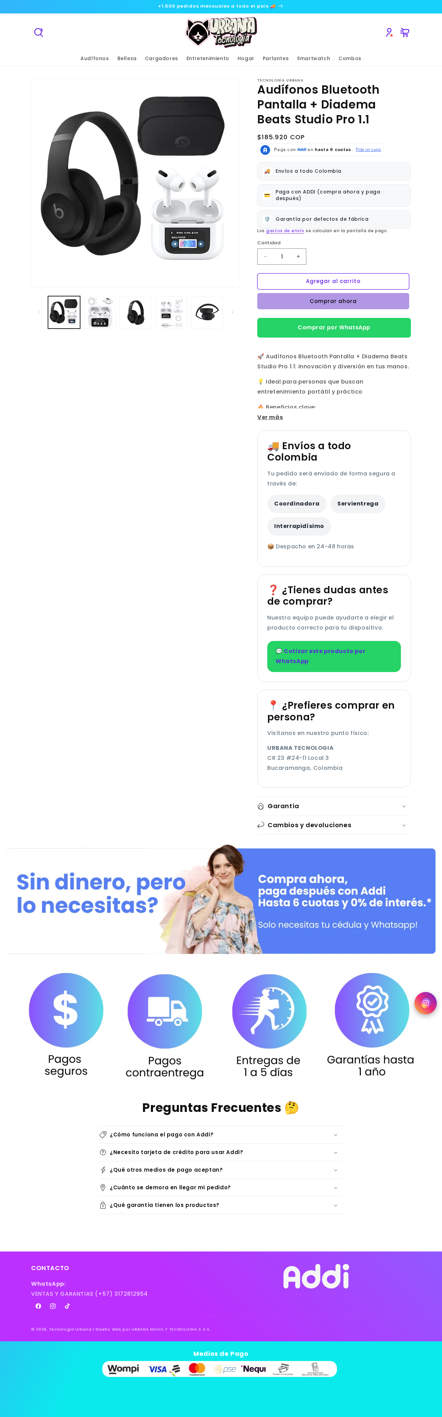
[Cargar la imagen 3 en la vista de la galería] (135, 312)
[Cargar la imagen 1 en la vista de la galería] (64, 312)
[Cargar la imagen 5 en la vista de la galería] (207, 312)
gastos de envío (285, 231)
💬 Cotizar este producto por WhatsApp (320, 656)
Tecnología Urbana (70, 1329)
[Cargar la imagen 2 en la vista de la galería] (100, 312)
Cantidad (268, 242)
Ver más (270, 417)
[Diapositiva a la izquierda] (38, 312)
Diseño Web (109, 1329)
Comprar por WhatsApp (334, 327)
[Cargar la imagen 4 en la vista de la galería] (171, 312)
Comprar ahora (333, 301)
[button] (38, 32)
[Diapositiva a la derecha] (232, 312)
